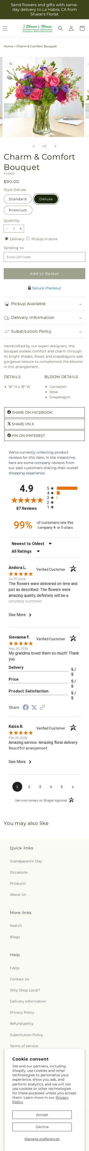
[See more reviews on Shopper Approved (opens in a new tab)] (42, 708)
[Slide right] (55, 146)
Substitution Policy (26, 1035)
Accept (42, 1115)
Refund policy (22, 1023)
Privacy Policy (22, 1012)
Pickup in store (44, 239)
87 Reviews (30, 508)
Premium (18, 210)
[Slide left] (33, 146)
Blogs (15, 937)
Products (18, 883)
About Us (18, 894)
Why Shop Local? (25, 990)
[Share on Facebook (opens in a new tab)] (26, 708)
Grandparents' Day (26, 861)
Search (16, 925)
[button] (60, 28)
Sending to (21, 248)
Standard (18, 199)
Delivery (17, 239)
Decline (42, 1127)
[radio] (63, 488)
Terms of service (24, 1046)
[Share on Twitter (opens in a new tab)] (34, 707)
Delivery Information (28, 1001)
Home (8, 46)
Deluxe (46, 199)
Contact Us (19, 979)
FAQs (14, 968)
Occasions (19, 872)
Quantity (12, 220)
